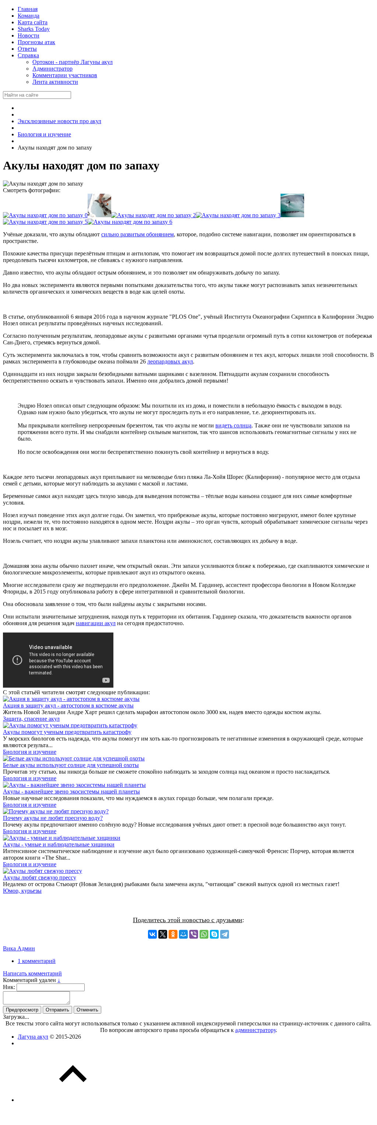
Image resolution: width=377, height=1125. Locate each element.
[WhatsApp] (204, 934)
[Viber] (193, 934)
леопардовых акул (170, 361)
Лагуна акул (33, 1036)
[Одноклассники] (173, 934)
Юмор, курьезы (22, 891)
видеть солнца (233, 425)
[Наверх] (73, 1100)
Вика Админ (19, 948)
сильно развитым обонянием (137, 234)
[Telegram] (224, 934)
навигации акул (96, 623)
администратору (255, 1030)
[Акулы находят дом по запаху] (45, 215)
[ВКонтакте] (152, 934)
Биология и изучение (29, 752)
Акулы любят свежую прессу (39, 877)
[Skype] (214, 934)
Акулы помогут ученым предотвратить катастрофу (67, 732)
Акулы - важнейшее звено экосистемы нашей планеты (71, 791)
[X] (162, 934)
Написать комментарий (32, 973)
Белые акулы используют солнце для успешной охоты (71, 765)
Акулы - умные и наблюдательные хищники (58, 844)
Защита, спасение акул (31, 719)
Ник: (9, 987)
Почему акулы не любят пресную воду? (53, 818)
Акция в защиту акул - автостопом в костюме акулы (68, 705)
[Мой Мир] (183, 934)
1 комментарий (37, 961)
